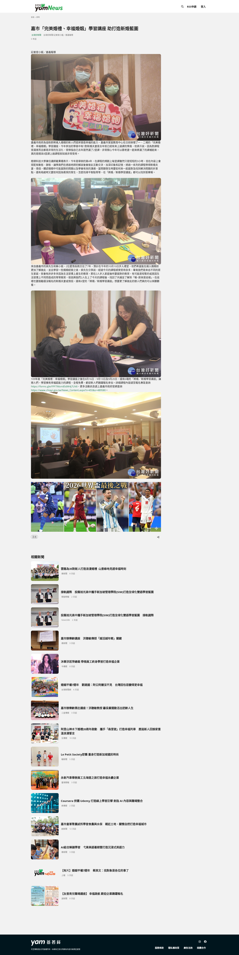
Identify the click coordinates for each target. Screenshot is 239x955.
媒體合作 (201, 947)
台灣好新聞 (36, 35)
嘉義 (34, 536)
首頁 (32, 17)
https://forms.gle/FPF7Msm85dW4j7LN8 (54, 386)
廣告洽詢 (188, 947)
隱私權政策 (173, 947)
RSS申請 (191, 6)
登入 (203, 6)
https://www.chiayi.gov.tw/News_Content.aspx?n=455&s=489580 (68, 390)
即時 (38, 17)
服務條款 (159, 947)
